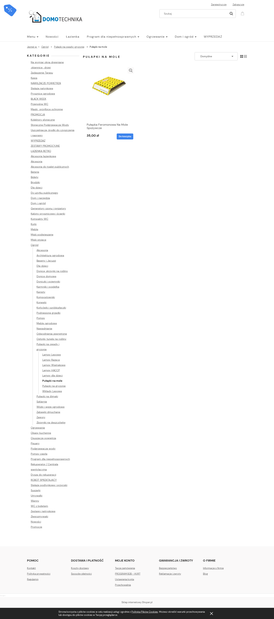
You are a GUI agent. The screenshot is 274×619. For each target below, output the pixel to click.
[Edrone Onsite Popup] (137, 309)
